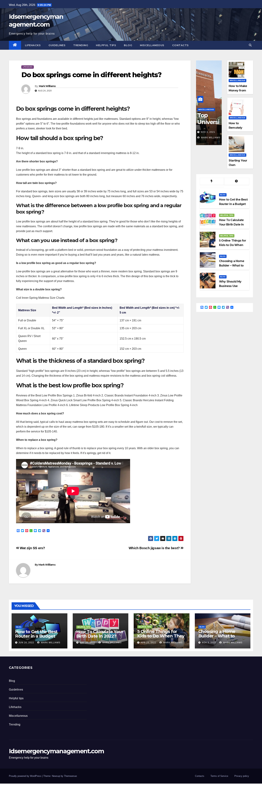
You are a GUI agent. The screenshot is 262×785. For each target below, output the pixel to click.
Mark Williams (47, 86)
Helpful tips (106, 45)
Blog (128, 45)
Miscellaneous (152, 45)
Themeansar (70, 776)
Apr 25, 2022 (148, 642)
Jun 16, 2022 (26, 642)
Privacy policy (241, 776)
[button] (250, 45)
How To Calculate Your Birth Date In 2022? (100, 634)
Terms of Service (219, 776)
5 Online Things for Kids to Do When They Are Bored (160, 636)
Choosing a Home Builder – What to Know (216, 636)
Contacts (180, 45)
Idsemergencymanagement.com (56, 751)
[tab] (212, 181)
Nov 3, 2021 (208, 132)
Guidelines (56, 45)
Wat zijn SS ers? (32, 548)
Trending (80, 45)
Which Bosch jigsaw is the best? (155, 548)
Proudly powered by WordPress (25, 776)
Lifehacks (33, 45)
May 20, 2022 (87, 642)
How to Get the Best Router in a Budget (36, 634)
